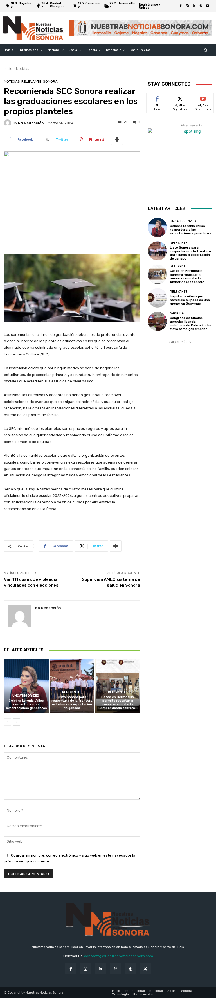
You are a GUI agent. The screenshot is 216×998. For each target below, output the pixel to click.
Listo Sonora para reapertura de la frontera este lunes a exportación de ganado (72, 702)
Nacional (177, 313)
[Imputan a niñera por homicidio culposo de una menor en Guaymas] (157, 297)
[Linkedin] (100, 968)
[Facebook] (180, 6)
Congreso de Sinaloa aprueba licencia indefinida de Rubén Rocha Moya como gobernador (190, 323)
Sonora (50, 81)
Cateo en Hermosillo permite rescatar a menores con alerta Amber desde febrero (117, 702)
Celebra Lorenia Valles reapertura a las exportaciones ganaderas (26, 704)
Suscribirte (203, 97)
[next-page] (16, 722)
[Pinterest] (115, 968)
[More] (117, 139)
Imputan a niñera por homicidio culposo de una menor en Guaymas (190, 300)
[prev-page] (7, 722)
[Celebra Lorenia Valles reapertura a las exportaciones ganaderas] (26, 686)
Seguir (180, 97)
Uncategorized (25, 695)
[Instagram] (187, 6)
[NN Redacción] (8, 123)
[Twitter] (194, 6)
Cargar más (178, 341)
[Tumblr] (130, 968)
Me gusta (157, 97)
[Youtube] (207, 6)
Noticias (22, 68)
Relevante (31, 81)
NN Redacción (31, 123)
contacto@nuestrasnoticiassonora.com (118, 956)
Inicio (8, 68)
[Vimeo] (200, 6)
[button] (205, 50)
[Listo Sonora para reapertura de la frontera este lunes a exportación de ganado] (72, 686)
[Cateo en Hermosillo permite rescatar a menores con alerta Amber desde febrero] (117, 686)
